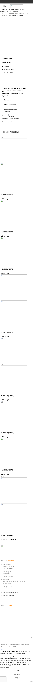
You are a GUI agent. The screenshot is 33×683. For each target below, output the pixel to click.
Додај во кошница (10, 104)
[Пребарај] (31, 6)
